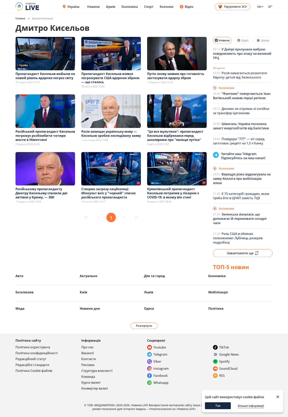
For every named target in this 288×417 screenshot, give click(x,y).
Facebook (160, 375)
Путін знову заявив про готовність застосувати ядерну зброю (175, 76)
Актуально (88, 276)
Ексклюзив (24, 292)
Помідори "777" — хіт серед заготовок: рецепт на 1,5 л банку (238, 141)
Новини (93, 7)
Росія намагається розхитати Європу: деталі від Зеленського (240, 75)
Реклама (87, 365)
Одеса (149, 308)
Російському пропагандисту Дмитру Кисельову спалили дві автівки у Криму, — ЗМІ (41, 193)
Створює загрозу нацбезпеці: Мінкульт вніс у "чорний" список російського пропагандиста (108, 193)
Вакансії (87, 353)
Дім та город (154, 276)
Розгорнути (144, 326)
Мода (19, 308)
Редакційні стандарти (32, 365)
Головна (20, 18)
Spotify (224, 361)
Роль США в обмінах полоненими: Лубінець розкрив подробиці (238, 238)
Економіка (129, 7)
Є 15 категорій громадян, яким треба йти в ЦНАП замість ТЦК (241, 196)
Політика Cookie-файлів (33, 371)
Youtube (159, 347)
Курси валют (91, 382)
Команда (88, 376)
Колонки (166, 7)
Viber (157, 361)
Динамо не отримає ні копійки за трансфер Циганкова (241, 111)
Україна (73, 7)
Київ (83, 292)
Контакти (88, 359)
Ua (259, 6)
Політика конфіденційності (36, 353)
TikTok (224, 347)
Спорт (148, 7)
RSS (222, 375)
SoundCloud (228, 368)
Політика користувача (32, 347)
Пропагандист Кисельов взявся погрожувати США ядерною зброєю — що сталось (110, 78)
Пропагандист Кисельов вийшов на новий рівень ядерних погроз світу (45, 76)
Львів (148, 292)
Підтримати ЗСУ (235, 6)
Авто (19, 276)
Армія (110, 7)
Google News (229, 354)
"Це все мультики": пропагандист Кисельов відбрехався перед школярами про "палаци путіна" (175, 135)
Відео (189, 7)
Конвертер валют (94, 388)
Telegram (160, 354)
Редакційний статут (30, 359)
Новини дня (90, 308)
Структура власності (96, 371)
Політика (216, 308)
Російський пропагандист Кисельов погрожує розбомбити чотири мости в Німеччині (45, 135)
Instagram (161, 368)
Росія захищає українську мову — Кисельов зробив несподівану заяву (111, 133)
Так (218, 405)
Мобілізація (218, 292)
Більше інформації (251, 406)
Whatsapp (160, 383)
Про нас (87, 347)
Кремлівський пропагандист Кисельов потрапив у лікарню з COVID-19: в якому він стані (173, 193)
